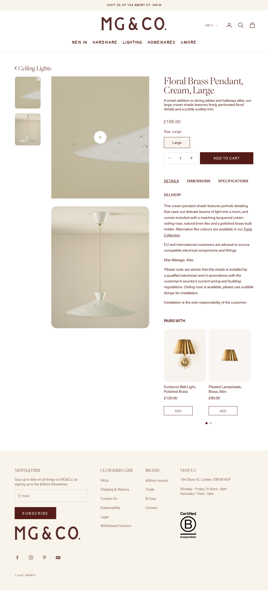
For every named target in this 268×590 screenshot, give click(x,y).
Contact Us (108, 498)
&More (188, 42)
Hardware (104, 42)
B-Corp (151, 498)
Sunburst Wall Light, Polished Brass (180, 389)
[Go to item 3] (28, 129)
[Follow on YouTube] (58, 557)
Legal (104, 516)
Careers (152, 507)
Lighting (132, 42)
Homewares (161, 42)
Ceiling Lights (34, 68)
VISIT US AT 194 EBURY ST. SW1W (134, 5)
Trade (150, 489)
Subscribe (35, 513)
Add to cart (227, 158)
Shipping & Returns (114, 489)
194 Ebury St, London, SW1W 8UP (205, 479)
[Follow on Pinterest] (44, 557)
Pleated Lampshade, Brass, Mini (225, 389)
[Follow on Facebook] (17, 557)
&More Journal (157, 480)
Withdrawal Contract (115, 525)
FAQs (104, 480)
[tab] (206, 423)
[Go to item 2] (28, 92)
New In (79, 42)
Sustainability (110, 507)
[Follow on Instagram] (31, 557)
